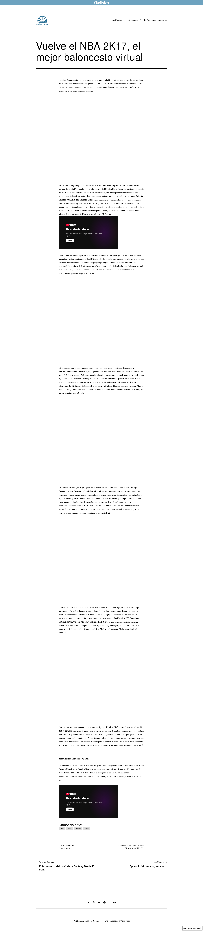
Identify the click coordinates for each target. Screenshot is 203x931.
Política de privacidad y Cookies (86, 921)
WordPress (125, 920)
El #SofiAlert (150, 19)
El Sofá (133, 845)
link (108, 512)
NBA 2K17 (140, 848)
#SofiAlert (101, 2)
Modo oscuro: (188, 928)
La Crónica (117, 19)
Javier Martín (65, 848)
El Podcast (133, 19)
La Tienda (162, 19)
